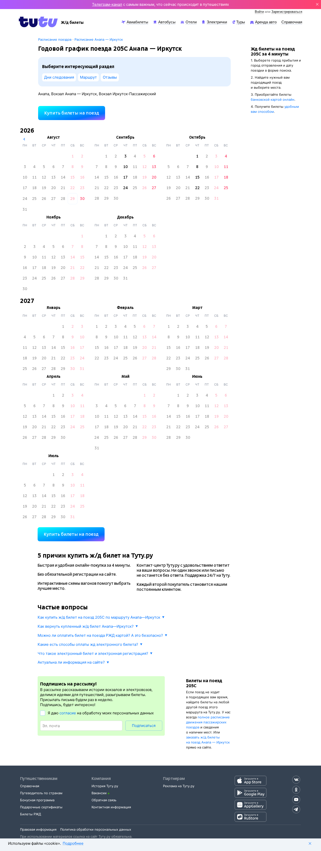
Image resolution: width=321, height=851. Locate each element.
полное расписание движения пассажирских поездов (208, 722)
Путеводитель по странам (41, 793)
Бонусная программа (37, 800)
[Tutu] (38, 21)
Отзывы (110, 77)
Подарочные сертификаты (41, 807)
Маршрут (88, 77)
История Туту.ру (105, 786)
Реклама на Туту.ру (178, 786)
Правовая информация (38, 829)
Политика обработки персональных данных (95, 829)
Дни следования (59, 77)
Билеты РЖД (30, 814)
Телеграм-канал (107, 4)
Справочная (29, 786)
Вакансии (99, 793)
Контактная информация (111, 807)
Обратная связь (104, 800)
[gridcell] (72, 156)
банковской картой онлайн (272, 99)
